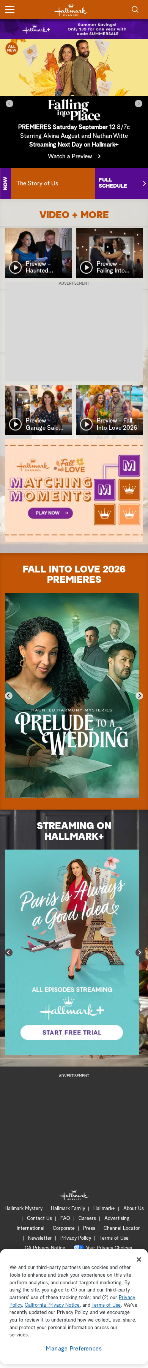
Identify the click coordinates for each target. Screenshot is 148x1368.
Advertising (116, 1218)
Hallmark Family (68, 1208)
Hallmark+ (104, 1208)
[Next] (138, 103)
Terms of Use (114, 1238)
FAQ (65, 1218)
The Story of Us (37, 183)
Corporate (64, 1228)
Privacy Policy (75, 1238)
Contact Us (39, 1218)
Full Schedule (113, 183)
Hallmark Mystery (24, 1208)
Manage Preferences (74, 1349)
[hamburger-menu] (9, 9)
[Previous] (9, 103)
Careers (87, 1218)
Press (89, 1228)
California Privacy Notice (52, 1305)
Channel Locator (122, 1228)
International (30, 1228)
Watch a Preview (70, 156)
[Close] (139, 1259)
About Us (133, 1208)
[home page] (71, 9)
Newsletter (40, 1238)
